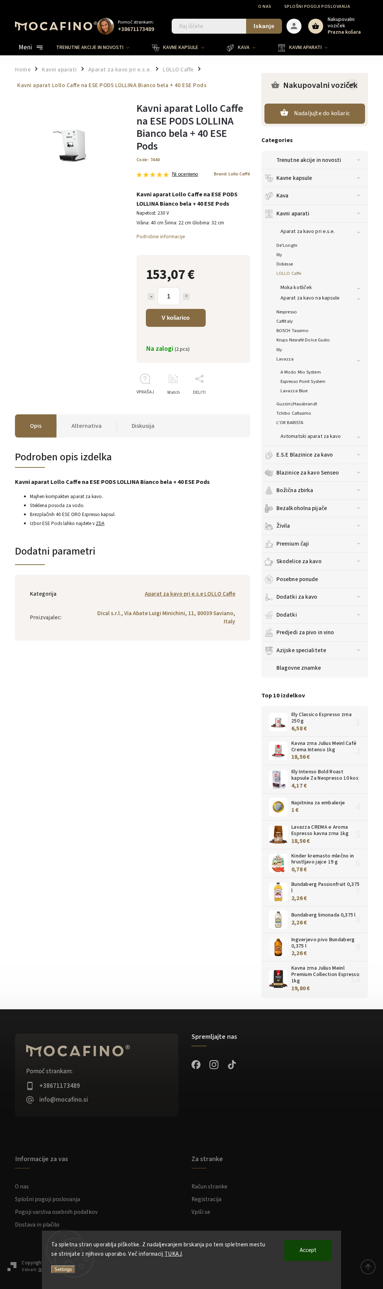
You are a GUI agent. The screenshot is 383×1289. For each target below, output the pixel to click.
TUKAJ (173, 1254)
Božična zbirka (294, 490)
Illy (279, 254)
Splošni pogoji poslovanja (317, 6)
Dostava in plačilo (37, 1225)
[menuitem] (98, 47)
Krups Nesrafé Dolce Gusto (303, 340)
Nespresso (286, 312)
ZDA (100, 523)
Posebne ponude (297, 579)
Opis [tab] (36, 426)
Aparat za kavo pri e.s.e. (308, 231)
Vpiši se (201, 1212)
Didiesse (284, 264)
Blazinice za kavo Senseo (307, 473)
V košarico (176, 317)
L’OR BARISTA (289, 422)
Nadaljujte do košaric (322, 113)
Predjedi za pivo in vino (305, 632)
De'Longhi (286, 245)
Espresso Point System (303, 381)
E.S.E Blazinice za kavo (304, 455)
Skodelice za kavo (299, 561)
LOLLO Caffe (288, 273)
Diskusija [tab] (143, 426)
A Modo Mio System (301, 372)
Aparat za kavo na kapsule (310, 298)
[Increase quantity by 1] (186, 296)
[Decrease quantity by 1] (151, 296)
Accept (308, 1250)
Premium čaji (292, 544)
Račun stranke (209, 1186)
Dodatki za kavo (297, 597)
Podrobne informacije (161, 236)
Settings (63, 1269)
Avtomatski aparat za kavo (311, 436)
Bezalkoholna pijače (301, 508)
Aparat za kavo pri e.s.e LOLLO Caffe (190, 594)
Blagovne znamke (298, 668)
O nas (265, 6)
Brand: (232, 174)
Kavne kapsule (294, 178)
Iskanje (264, 26)
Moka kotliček (296, 287)
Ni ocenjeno (185, 174)
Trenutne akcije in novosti (308, 160)
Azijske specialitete (301, 650)
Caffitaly (284, 321)
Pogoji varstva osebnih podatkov (56, 1212)
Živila (283, 526)
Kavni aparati (292, 213)
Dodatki (286, 615)
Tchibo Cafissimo (294, 413)
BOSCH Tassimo (292, 330)
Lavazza (285, 359)
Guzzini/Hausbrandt (296, 403)
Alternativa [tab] (86, 426)
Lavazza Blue (294, 390)
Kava (282, 195)
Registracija (206, 1199)
